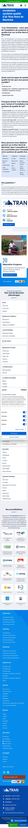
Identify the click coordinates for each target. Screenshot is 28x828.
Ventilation (5, 676)
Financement (7, 743)
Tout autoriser (14, 433)
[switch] (25, 416)
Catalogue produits (7, 748)
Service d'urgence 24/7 (11, 777)
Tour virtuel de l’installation (9, 705)
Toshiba (5, 716)
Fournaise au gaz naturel (9, 635)
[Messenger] (8, 772)
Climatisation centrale (8, 619)
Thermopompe (6, 633)
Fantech (5, 725)
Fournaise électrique (8, 640)
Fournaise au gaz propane (9, 637)
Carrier (4, 714)
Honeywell (5, 721)
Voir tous (5, 728)
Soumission (23, 825)
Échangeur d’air (6, 669)
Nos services (6, 689)
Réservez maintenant (10, 805)
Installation (5, 693)
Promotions (6, 736)
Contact (5, 761)
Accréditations (6, 739)
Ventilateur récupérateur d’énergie (11, 678)
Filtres (4, 680)
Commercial (6, 700)
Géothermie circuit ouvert (9, 653)
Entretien (5, 696)
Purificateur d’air (7, 666)
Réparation (5, 698)
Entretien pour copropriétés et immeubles (13, 703)
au (10, 808)
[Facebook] (4, 772)
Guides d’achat (6, 746)
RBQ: (9, 766)
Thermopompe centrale (9, 622)
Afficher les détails (19, 429)
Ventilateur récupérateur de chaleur (12, 673)
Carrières (5, 759)
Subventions (7, 741)
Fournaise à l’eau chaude (9, 642)
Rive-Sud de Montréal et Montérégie (14, 812)
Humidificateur (6, 671)
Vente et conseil (7, 691)
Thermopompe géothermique (10, 655)
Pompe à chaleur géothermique (11, 658)
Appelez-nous (13, 825)
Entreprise (5, 757)
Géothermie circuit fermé (9, 651)
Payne (4, 718)
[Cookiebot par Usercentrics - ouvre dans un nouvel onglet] (21, 390)
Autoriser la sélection (14, 437)
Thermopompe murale (8, 624)
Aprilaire (5, 723)
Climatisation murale (8, 617)
